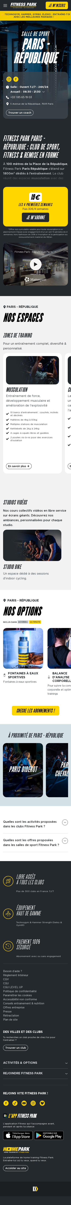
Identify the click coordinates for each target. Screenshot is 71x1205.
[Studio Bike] (32, 555)
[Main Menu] (5, 5)
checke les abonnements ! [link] (35, 711)
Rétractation (11, 1015)
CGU (6, 983)
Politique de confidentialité (20, 991)
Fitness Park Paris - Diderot (23, 770)
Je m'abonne (35, 217)
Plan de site (10, 1019)
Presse (7, 1011)
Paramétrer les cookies (17, 995)
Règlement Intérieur (15, 975)
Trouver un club (15, 1047)
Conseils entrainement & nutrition (23, 1003)
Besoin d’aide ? (12, 971)
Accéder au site (15, 1168)
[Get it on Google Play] (49, 1135)
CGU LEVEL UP (13, 987)
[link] (9, 79)
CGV (6, 979)
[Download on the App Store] (18, 1135)
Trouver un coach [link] (19, 112)
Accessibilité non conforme (20, 999)
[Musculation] (32, 413)
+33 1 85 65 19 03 (21, 97)
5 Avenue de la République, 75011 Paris (31, 103)
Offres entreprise (14, 1007)
